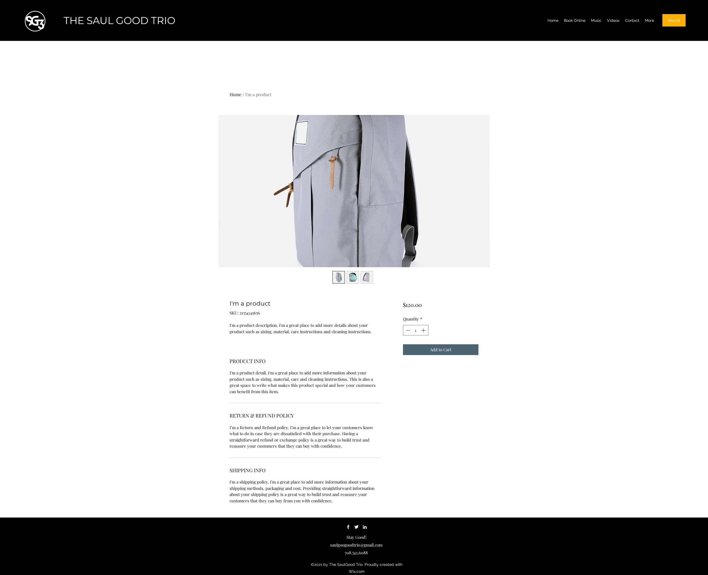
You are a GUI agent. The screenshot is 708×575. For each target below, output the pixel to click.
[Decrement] (407, 330)
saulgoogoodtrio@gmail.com (356, 545)
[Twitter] (356, 527)
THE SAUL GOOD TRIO (119, 20)
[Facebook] (348, 527)
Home (235, 94)
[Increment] (424, 330)
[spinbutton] (415, 330)
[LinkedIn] (365, 527)
